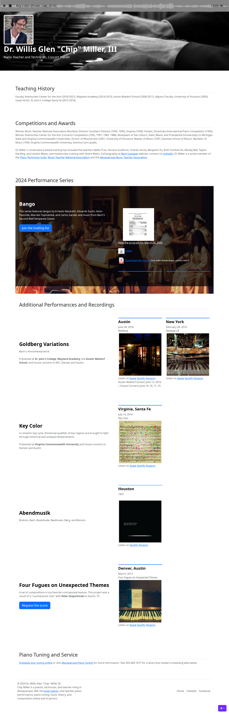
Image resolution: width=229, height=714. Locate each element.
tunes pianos (51, 691)
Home (180, 691)
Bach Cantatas (129, 153)
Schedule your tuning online (35, 663)
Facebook (204, 691)
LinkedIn (168, 153)
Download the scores (137, 260)
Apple (133, 378)
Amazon (150, 378)
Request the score (35, 605)
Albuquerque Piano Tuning (77, 663)
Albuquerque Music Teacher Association (123, 157)
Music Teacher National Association (69, 157)
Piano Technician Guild (33, 157)
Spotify (141, 378)
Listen (128, 250)
